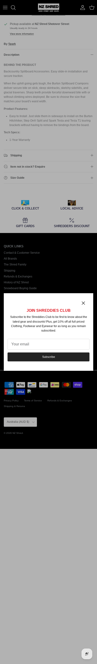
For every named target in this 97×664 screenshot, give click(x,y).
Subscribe (48, 357)
